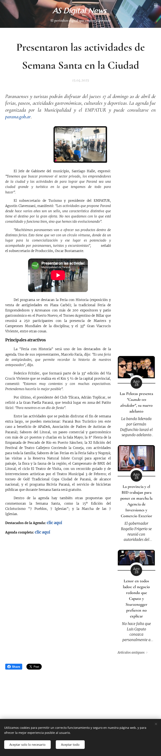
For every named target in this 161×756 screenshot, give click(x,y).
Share (16, 666)
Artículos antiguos (131, 652)
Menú (156, 5)
